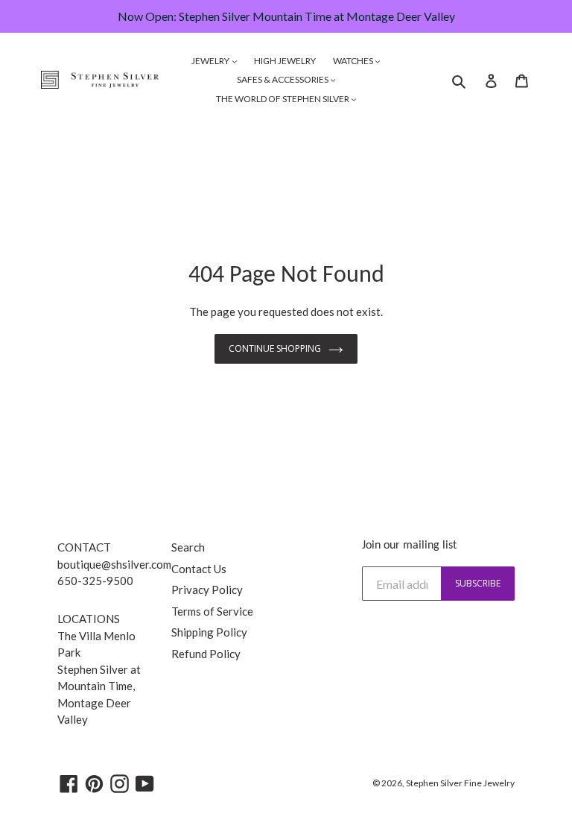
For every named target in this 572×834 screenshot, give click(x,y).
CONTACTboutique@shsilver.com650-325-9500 (114, 563)
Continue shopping (275, 348)
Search (188, 547)
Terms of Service (212, 611)
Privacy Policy (207, 589)
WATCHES (354, 60)
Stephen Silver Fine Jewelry (460, 783)
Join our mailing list (409, 546)
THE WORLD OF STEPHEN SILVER (283, 98)
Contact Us (198, 568)
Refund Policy (206, 653)
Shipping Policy (209, 632)
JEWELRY (211, 60)
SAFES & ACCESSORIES (283, 79)
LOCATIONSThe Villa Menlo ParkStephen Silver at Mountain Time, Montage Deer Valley (99, 669)
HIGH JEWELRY (285, 60)
